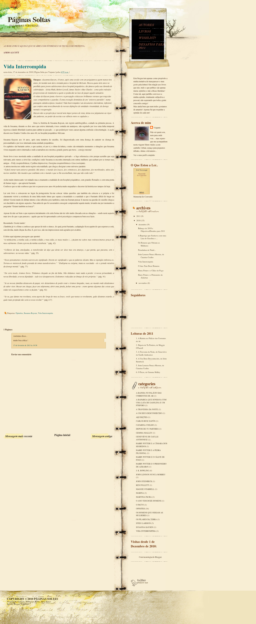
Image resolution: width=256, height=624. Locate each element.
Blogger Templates (21, 604)
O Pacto (140, 504)
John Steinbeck (144, 481)
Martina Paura (144, 497)
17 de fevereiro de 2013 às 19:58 (25, 345)
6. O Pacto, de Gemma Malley (148, 372)
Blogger (158, 557)
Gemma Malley (144, 432)
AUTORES (146, 25)
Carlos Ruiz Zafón (145, 421)
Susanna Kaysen (30, 313)
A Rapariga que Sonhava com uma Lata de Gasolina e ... (152, 237)
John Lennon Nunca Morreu (150, 474)
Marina (140, 493)
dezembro (143, 224)
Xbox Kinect (46, 601)
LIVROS (145, 31)
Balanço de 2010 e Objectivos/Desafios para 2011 (151, 230)
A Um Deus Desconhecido (149, 413)
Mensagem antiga (102, 436)
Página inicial (62, 435)
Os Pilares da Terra (146, 519)
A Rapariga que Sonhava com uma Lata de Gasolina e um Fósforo (151, 402)
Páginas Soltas (29, 19)
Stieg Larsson (143, 523)
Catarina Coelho (145, 425)
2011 (138, 216)
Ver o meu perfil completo (144, 155)
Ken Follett (142, 485)
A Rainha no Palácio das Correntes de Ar (148, 394)
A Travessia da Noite (147, 409)
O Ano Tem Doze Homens (148, 266)
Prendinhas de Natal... (147, 250)
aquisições (141, 417)
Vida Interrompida (24, 66)
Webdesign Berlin (33, 601)
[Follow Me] (139, 585)
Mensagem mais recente (18, 436)
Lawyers (21, 601)
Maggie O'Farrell (145, 489)
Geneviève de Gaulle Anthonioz (147, 438)
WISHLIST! (147, 38)
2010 (138, 220)
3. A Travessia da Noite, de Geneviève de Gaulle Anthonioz (151, 353)
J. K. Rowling (142, 470)
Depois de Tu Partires (147, 428)
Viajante (157, 127)
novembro (143, 283)
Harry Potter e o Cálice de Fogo (151, 270)
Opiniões (19, 313)
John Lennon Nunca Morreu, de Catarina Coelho (151, 256)
